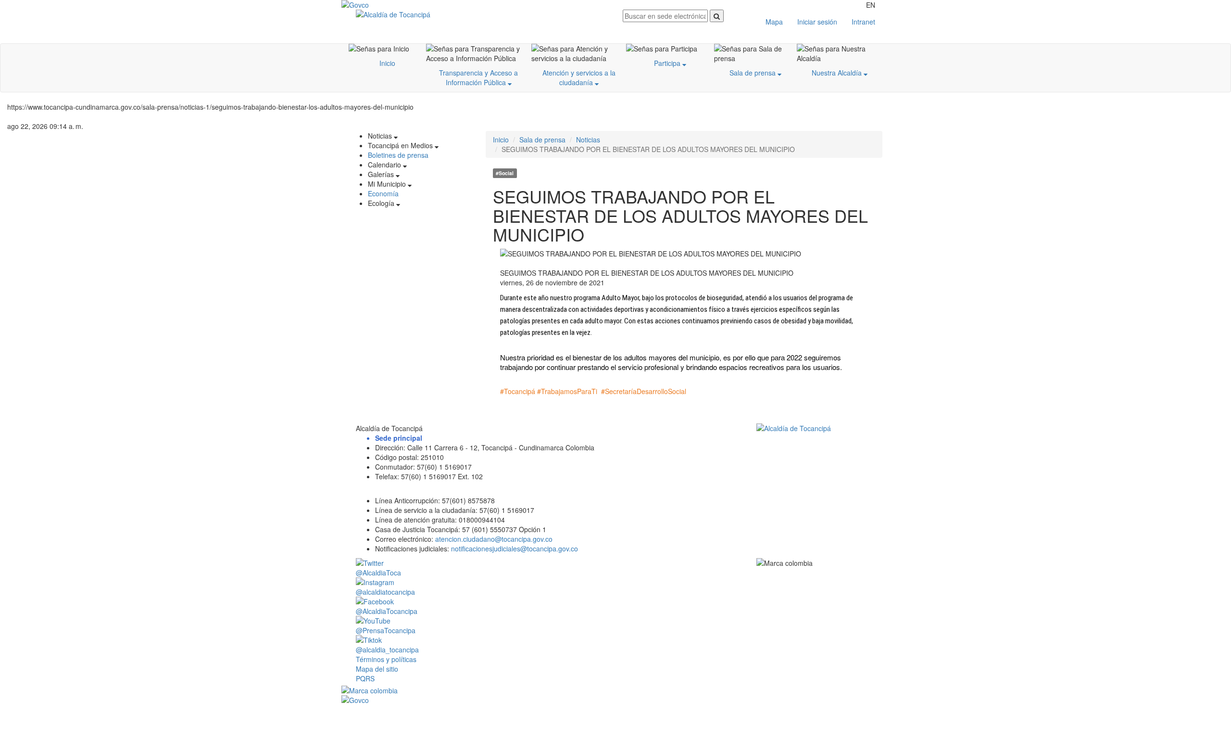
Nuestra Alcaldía (838, 72)
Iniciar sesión (817, 21)
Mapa (774, 21)
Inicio (387, 63)
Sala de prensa (753, 72)
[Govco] (387, 5)
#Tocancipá (517, 391)
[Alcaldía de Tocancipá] (482, 14)
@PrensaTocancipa (385, 630)
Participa (668, 63)
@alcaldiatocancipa (385, 592)
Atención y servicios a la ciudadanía (579, 77)
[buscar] (717, 16)
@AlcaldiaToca (378, 572)
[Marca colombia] (615, 690)
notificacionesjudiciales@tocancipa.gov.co (514, 548)
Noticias (588, 139)
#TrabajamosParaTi (567, 391)
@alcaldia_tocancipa (387, 649)
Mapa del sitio (377, 669)
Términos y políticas (386, 659)
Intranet (863, 21)
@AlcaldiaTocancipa (386, 611)
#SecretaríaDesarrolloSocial (643, 391)
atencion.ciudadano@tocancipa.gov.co (494, 539)
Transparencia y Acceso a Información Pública (478, 77)
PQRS (365, 678)
